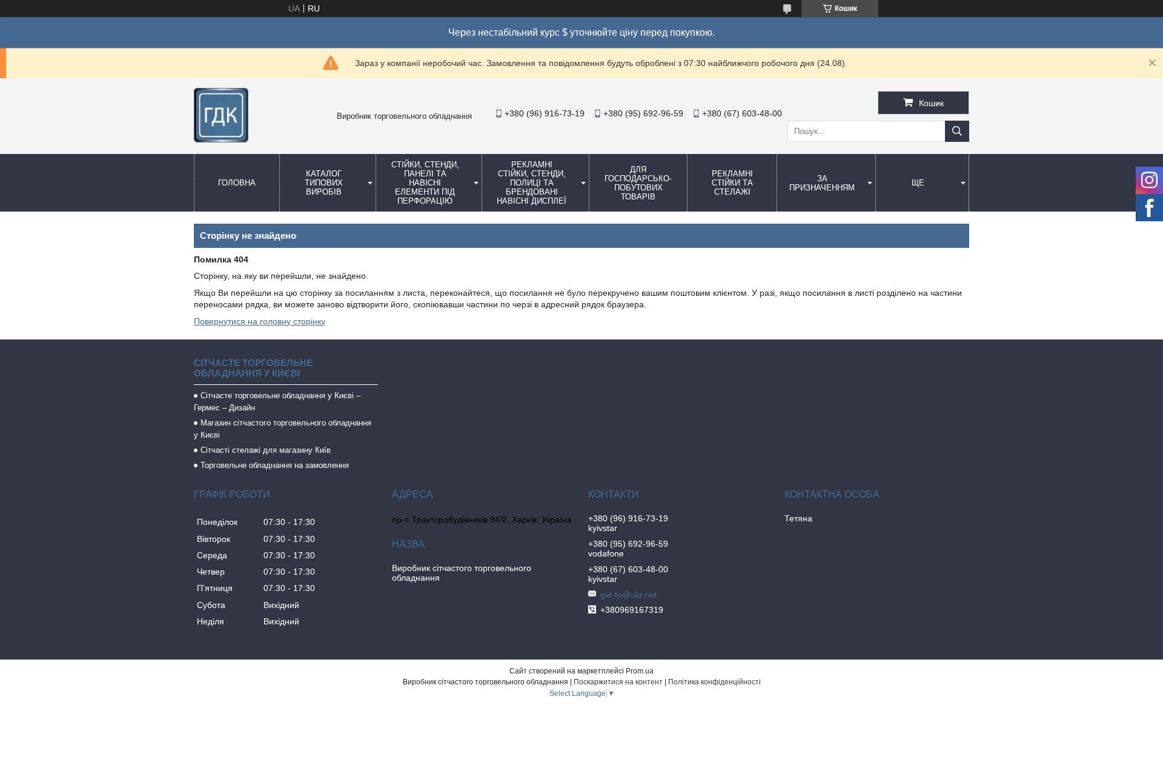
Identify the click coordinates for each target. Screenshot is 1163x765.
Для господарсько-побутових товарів (638, 183)
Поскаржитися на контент (618, 682)
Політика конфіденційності (714, 682)
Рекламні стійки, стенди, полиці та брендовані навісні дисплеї (531, 182)
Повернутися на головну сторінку (259, 321)
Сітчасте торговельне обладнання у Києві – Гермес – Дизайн (277, 401)
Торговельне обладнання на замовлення (274, 465)
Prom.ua (640, 671)
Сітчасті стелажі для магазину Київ (265, 450)
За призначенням (822, 183)
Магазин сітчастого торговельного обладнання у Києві (282, 428)
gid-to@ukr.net (628, 595)
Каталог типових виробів (324, 182)
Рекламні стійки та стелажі (732, 182)
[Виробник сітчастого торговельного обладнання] (221, 139)
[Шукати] (957, 131)
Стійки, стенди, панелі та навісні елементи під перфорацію (425, 182)
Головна (237, 182)
